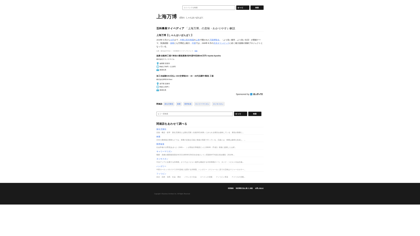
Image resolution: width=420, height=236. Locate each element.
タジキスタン (218, 104)
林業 (179, 104)
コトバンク (167, 7)
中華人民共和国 (187, 40)
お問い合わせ (259, 188)
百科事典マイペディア (170, 28)
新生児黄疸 (168, 104)
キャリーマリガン (202, 104)
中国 (194, 43)
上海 (198, 40)
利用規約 (231, 188)
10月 (172, 40)
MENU (158, 2)
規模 (172, 43)
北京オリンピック (221, 43)
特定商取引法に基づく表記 (244, 188)
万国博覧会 (214, 40)
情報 (196, 51)
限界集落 (187, 104)
